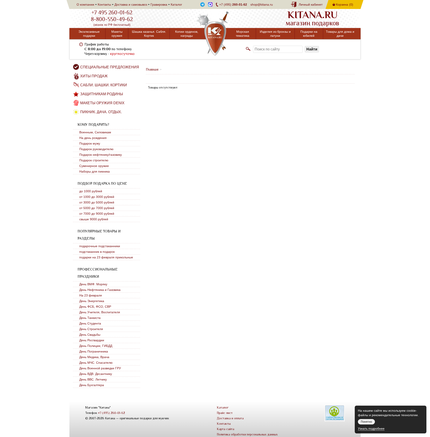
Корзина (344, 4)
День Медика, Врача (94, 357)
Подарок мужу (89, 143)
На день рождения (93, 138)
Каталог (176, 4)
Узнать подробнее (371, 428)
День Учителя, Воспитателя (99, 312)
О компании (85, 4)
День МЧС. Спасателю (96, 362)
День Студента (90, 323)
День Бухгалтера (91, 385)
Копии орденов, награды (186, 33)
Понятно (366, 421)
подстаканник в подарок (97, 251)
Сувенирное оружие (94, 166)
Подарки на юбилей (308, 33)
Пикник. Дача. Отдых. (101, 112)
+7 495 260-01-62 (111, 12)
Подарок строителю (93, 160)
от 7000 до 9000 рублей (96, 213)
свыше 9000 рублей (93, 219)
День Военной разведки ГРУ (100, 368)
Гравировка (158, 4)
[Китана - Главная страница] (215, 34)
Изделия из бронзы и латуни (275, 33)
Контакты (104, 4)
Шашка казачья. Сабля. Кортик (149, 33)
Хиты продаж (94, 76)
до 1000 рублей (90, 191)
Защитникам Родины (101, 94)
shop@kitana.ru (261, 4)
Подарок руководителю (96, 149)
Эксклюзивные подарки (89, 33)
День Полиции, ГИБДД (95, 346)
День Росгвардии (91, 340)
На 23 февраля (90, 295)
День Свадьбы (89, 334)
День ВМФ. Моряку (93, 284)
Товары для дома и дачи (340, 33)
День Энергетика (91, 301)
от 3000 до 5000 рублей (96, 202)
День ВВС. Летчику (93, 379)
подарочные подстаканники (99, 246)
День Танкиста (90, 318)
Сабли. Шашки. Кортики (103, 85)
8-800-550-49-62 (112, 19)
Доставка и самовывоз (130, 4)
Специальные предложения (109, 67)
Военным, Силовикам (95, 132)
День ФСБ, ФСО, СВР (95, 306)
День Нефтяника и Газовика (99, 290)
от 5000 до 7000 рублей (96, 208)
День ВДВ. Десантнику (95, 374)
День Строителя (91, 329)
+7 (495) (233, 4)
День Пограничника (93, 351)
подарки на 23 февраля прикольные (106, 257)
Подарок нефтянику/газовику (100, 154)
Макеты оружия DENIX (102, 103)
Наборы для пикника (94, 171)
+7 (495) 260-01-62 (111, 413)
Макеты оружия (117, 33)
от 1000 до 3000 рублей (96, 197)
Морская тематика (242, 33)
